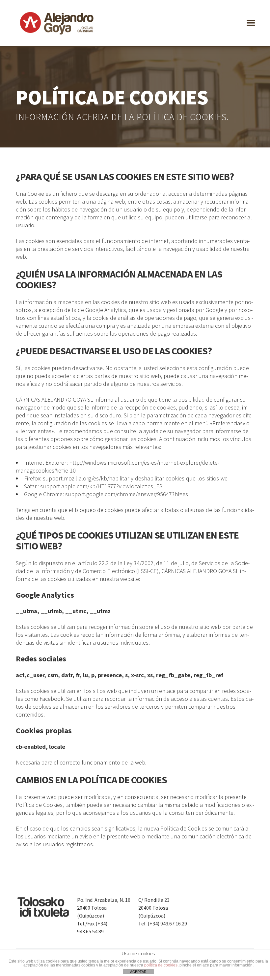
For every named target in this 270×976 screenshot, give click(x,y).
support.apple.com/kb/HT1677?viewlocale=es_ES (101, 486)
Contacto (219, 18)
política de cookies (160, 965)
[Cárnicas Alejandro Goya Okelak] (57, 23)
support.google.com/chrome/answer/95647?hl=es (126, 494)
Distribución (135, 18)
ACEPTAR (138, 972)
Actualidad (179, 18)
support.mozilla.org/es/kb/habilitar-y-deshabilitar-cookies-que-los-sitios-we (135, 478)
